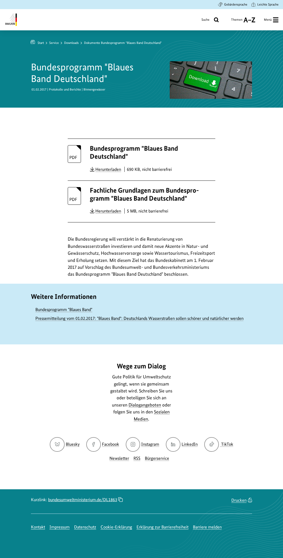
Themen (236, 22)
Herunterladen (108, 169)
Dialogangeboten (145, 405)
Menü (268, 20)
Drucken (239, 500)
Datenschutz (85, 527)
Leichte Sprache (268, 4)
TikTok (227, 444)
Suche (205, 20)
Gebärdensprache (235, 4)
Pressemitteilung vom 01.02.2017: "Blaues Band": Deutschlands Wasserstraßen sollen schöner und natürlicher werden (139, 318)
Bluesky (72, 444)
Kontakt (38, 527)
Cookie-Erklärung (116, 527)
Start (41, 43)
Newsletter (119, 458)
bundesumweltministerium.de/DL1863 (82, 499)
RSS (136, 458)
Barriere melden (207, 527)
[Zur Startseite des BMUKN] (10, 20)
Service (54, 43)
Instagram (150, 444)
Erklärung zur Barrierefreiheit (162, 527)
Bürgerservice (157, 458)
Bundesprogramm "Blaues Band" (63, 309)
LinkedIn (190, 444)
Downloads (71, 43)
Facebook (110, 444)
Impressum (59, 527)
